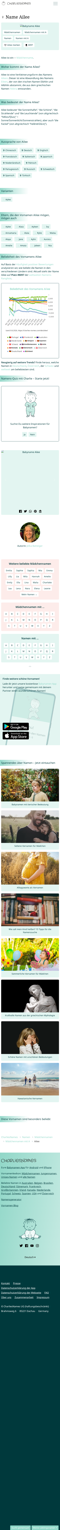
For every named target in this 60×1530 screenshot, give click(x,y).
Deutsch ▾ (30, 1257)
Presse (17, 1283)
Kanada (31, 1190)
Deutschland (19, 365)
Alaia (21, 226)
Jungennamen (49, 1173)
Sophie (19, 570)
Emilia (9, 570)
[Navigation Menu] (56, 4)
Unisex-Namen (9, 1177)
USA (34, 1193)
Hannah (36, 576)
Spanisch (9, 175)
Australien (27, 1183)
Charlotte (47, 582)
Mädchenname (24, 57)
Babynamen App (47, 683)
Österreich (33, 365)
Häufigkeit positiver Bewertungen (34, 264)
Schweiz (49, 365)
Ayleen (35, 226)
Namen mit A (22, 38)
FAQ (46, 1292)
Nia (50, 245)
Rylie (39, 233)
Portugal (6, 1193)
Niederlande (43, 1190)
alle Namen (29, 1177)
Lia (17, 576)
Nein (32, 434)
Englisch (43, 150)
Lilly (10, 576)
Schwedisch (48, 169)
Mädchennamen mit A (35, 32)
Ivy (47, 226)
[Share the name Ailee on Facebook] (20, 511)
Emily (9, 582)
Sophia (30, 570)
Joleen (37, 245)
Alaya (8, 239)
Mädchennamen (12, 32)
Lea (10, 588)
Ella (18, 582)
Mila (25, 576)
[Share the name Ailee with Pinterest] (35, 511)
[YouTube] (32, 1245)
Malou (53, 233)
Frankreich (35, 1186)
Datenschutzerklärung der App (18, 1288)
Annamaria (11, 233)
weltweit (5, 369)
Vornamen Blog (9, 1205)
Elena (37, 588)
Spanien (26, 1193)
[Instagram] (37, 1245)
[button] (5, 479)
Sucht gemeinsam (20, 1527)
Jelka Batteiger (35, 545)
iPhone (48, 1167)
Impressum (43, 1297)
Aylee (8, 199)
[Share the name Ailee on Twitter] (25, 511)
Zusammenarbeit (24, 1297)
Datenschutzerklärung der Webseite (21, 1292)
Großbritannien (9, 1190)
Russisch (30, 169)
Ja (24, 434)
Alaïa (26, 233)
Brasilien (48, 1183)
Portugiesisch (12, 169)
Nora (27, 588)
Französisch (11, 156)
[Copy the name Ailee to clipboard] (40, 511)
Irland (23, 1190)
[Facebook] (27, 1245)
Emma (49, 570)
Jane (21, 239)
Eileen (4, 81)
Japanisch (47, 156)
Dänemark (22, 1186)
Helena (13, 88)
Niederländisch (12, 162)
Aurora (47, 239)
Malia (35, 582)
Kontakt (5, 1283)
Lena (18, 588)
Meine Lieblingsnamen (44, 1527)
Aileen (4, 78)
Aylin (33, 239)
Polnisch (32, 162)
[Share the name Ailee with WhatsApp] (30, 511)
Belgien (38, 1183)
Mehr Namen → (29, 594)
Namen (7, 38)
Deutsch (27, 150)
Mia (40, 570)
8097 (30, 45)
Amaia (23, 245)
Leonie (47, 588)
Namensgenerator (11, 1199)
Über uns (6, 1297)
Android (33, 1167)
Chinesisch (10, 150)
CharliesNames (9, 1137)
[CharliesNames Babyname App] (16, 3)
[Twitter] (21, 1245)
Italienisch (29, 156)
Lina (26, 582)
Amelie (9, 245)
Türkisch (26, 175)
